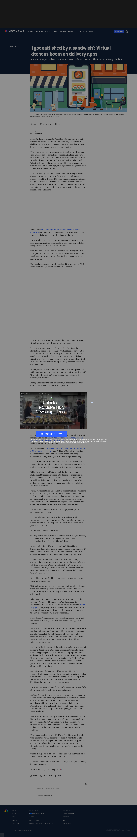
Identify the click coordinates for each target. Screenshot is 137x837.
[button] (106, 396)
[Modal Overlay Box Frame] (68, 418)
